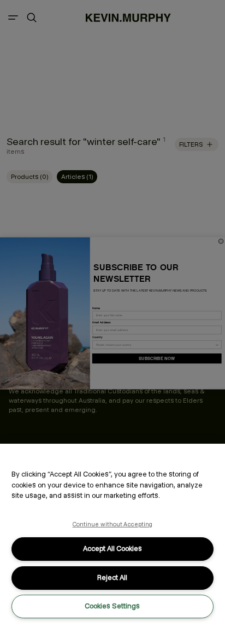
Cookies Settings (112, 606)
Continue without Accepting (113, 524)
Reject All (112, 577)
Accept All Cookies (112, 548)
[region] (112, 535)
